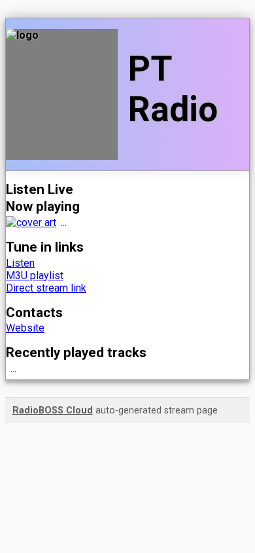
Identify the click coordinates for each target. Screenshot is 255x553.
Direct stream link (46, 288)
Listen (20, 263)
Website (25, 328)
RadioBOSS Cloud (52, 410)
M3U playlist (34, 275)
